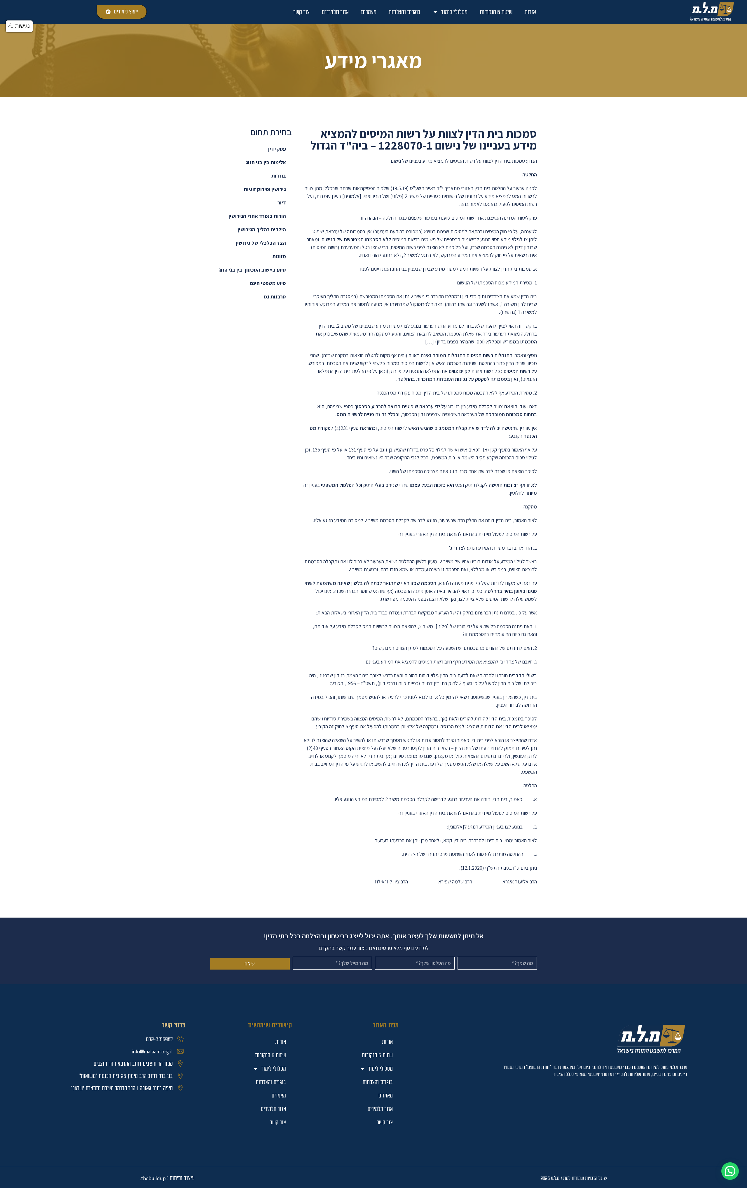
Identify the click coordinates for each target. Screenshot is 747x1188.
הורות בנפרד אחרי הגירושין (257, 216)
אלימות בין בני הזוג (266, 162)
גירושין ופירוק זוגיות (265, 189)
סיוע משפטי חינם (268, 283)
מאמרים (368, 12)
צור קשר (301, 12)
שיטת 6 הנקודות (496, 12)
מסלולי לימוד (454, 12)
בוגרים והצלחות (404, 12)
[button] (730, 1171)
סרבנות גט (275, 296)
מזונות (279, 256)
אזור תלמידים (335, 12)
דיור (281, 202)
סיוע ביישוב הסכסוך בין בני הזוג (252, 269)
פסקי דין (277, 148)
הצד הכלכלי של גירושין (261, 242)
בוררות (278, 175)
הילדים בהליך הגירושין (262, 229)
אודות (530, 12)
